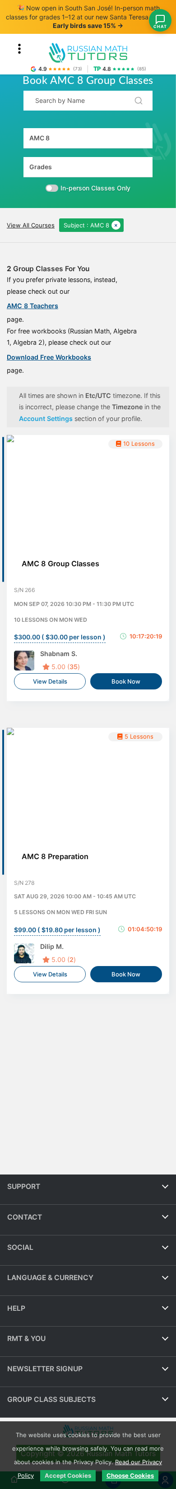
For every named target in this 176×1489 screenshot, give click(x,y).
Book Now (125, 681)
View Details (50, 681)
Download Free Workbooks (49, 357)
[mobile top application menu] (19, 49)
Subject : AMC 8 (86, 225)
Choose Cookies (130, 1475)
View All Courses (31, 225)
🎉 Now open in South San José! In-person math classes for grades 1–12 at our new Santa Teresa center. (88, 16)
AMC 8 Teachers (32, 306)
